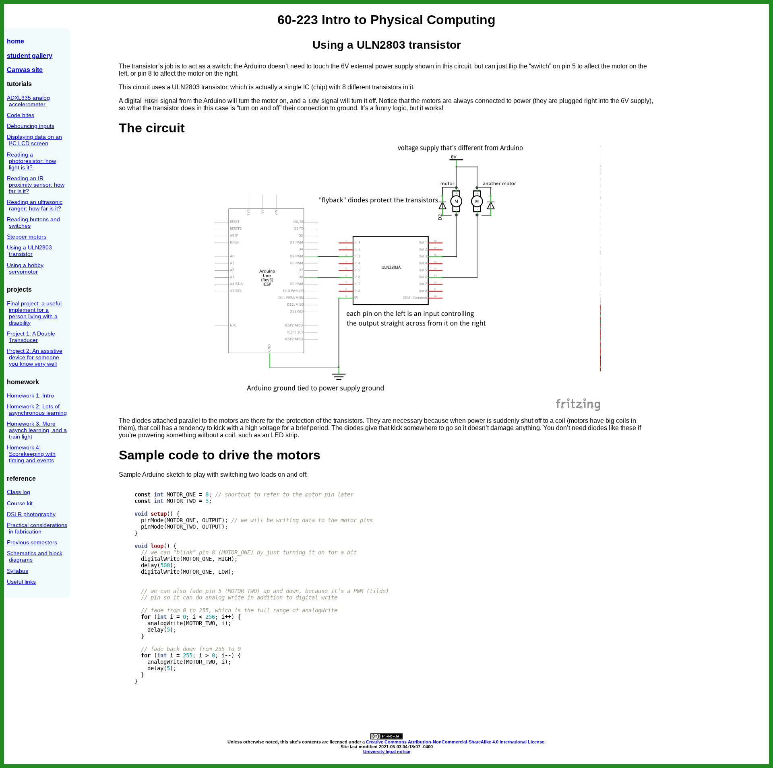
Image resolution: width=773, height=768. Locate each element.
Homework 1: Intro (30, 395)
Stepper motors (26, 236)
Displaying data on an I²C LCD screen (34, 140)
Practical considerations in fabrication (37, 528)
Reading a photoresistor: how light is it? (31, 161)
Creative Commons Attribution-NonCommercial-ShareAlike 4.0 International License (455, 741)
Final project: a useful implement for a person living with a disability (34, 313)
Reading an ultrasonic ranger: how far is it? (34, 205)
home (15, 41)
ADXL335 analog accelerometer (28, 101)
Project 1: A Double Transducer (31, 336)
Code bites (20, 115)
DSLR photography (31, 514)
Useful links (21, 582)
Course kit (20, 503)
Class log (18, 492)
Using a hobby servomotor (25, 268)
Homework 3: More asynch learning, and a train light (37, 430)
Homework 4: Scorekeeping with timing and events (31, 453)
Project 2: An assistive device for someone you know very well (34, 357)
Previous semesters (32, 542)
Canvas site (25, 69)
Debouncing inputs (30, 126)
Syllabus (17, 571)
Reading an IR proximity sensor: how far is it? (35, 184)
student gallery (29, 55)
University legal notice (386, 751)
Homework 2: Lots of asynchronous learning (37, 409)
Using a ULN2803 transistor (29, 250)
